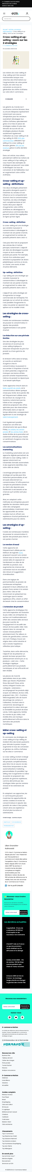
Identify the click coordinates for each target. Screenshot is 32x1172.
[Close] (30, 575)
